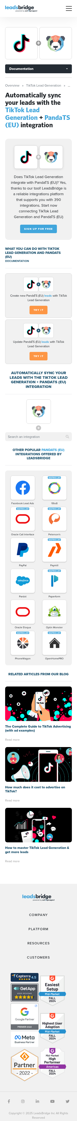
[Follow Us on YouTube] (52, 1101)
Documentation (21, 68)
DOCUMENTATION (17, 261)
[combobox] (38, 436)
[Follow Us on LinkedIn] (37, 1101)
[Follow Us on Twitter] (68, 1101)
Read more (12, 740)
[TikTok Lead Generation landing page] (21, 43)
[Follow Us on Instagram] (23, 1101)
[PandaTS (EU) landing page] (55, 43)
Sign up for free (38, 229)
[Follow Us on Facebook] (9, 1101)
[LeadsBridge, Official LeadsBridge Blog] (21, 8)
